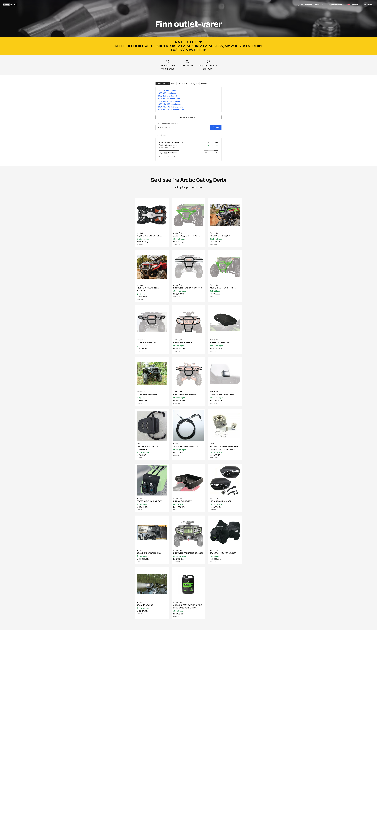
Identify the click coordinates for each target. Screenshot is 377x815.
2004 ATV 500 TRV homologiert (171, 109)
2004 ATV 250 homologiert (169, 98)
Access (204, 83)
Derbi (173, 83)
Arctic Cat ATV (162, 83)
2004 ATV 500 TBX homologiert (171, 107)
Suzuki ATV (182, 83)
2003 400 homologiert (167, 96)
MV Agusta (194, 83)
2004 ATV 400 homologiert (169, 104)
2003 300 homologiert (167, 93)
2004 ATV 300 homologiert (169, 101)
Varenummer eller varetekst (167, 123)
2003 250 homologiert (167, 90)
